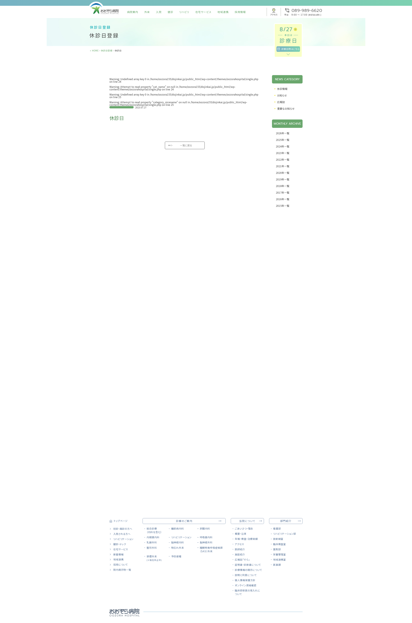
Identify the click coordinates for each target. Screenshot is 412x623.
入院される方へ (121, 534)
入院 (159, 12)
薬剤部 (277, 549)
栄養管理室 (279, 554)
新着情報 (118, 554)
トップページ (121, 520)
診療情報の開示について (248, 570)
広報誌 (281, 102)
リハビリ (184, 12)
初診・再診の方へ (122, 528)
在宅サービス (203, 12)
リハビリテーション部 (284, 533)
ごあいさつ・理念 (244, 528)
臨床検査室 (279, 544)
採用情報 (240, 12)
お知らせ (282, 95)
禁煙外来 (154, 558)
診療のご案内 (184, 521)
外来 (147, 12)
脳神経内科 (177, 542)
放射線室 (278, 539)
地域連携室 (279, 559)
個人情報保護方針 (245, 580)
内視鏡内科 (153, 537)
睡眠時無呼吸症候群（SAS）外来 (211, 549)
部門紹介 (285, 521)
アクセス (239, 544)
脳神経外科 (206, 542)
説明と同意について (246, 575)
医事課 (277, 564)
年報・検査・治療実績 (246, 539)
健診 (170, 12)
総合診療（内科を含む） (154, 530)
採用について (120, 564)
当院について (247, 521)
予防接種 (176, 556)
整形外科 (152, 547)
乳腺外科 (152, 542)
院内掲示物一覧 (122, 569)
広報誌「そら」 (242, 559)
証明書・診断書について (248, 564)
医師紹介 (240, 549)
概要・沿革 (240, 533)
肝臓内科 (205, 528)
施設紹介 (240, 554)
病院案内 (132, 12)
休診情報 (282, 89)
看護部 (277, 528)
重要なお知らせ (286, 108)
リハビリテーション (123, 539)
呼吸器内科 (206, 537)
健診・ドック (119, 544)
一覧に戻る (186, 145)
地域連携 (223, 12)
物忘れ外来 (177, 547)
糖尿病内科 (177, 528)
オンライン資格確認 (245, 585)
